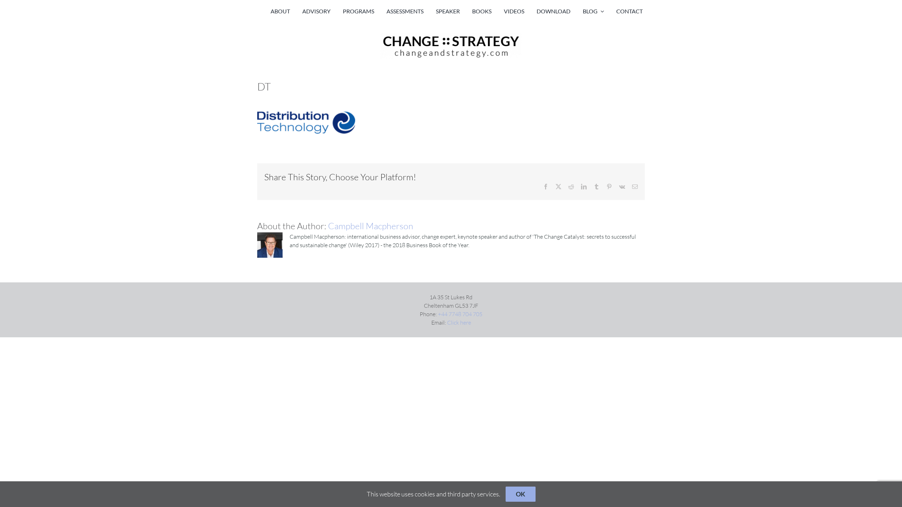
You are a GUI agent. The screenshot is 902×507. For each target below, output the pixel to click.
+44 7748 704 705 (460, 314)
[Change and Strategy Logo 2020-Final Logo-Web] (451, 35)
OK (520, 494)
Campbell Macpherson (370, 225)
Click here (459, 322)
